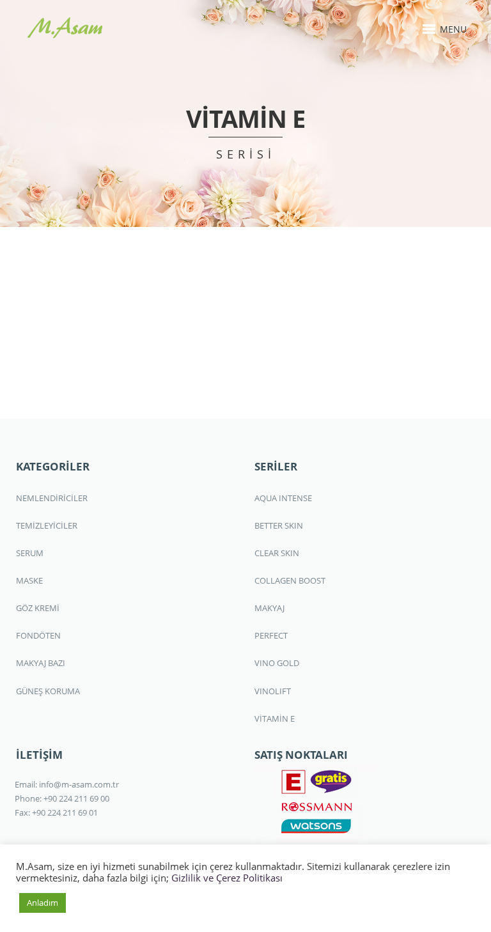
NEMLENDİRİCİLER (52, 498)
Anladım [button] (42, 902)
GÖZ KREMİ (37, 608)
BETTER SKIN (278, 525)
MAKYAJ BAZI (40, 663)
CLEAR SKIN (276, 553)
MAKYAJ (269, 608)
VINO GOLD (276, 663)
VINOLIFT (272, 691)
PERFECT (271, 635)
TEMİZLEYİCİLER (46, 525)
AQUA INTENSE (283, 498)
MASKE (29, 580)
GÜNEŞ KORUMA (48, 691)
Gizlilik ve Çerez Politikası (227, 877)
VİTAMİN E (274, 718)
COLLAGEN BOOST (289, 580)
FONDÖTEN (38, 635)
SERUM (29, 553)
